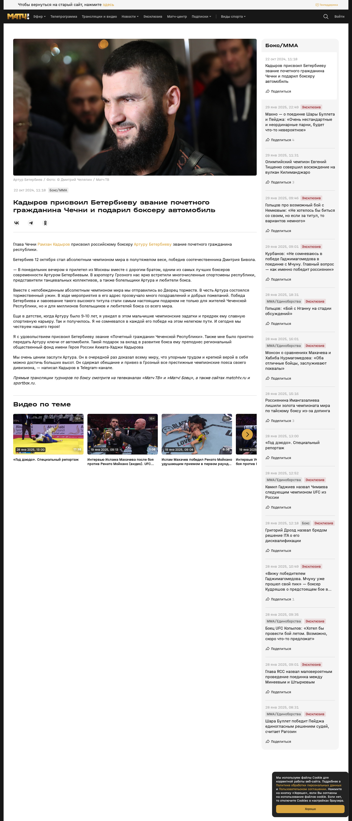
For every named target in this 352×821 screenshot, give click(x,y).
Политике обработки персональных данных (308, 785)
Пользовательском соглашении (302, 789)
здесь (108, 4)
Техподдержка (329, 4)
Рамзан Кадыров (54, 244)
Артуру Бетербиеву (153, 244)
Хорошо (310, 809)
